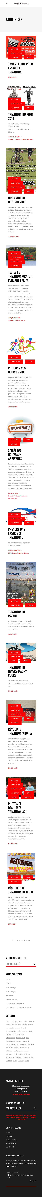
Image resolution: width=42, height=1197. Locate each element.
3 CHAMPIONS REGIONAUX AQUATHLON (18, 1008)
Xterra (27, 1061)
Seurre (26, 1051)
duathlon (8, 1034)
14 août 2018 (12, 77)
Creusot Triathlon (14, 139)
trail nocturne (10, 1057)
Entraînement (20, 1038)
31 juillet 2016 (13, 691)
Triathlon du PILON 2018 (21, 116)
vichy (15, 1061)
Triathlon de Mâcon (16, 613)
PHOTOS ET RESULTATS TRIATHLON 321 (17, 807)
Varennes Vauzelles (11, 1000)
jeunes (25, 1041)
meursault (23, 1044)
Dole (30, 1031)
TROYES (8, 980)
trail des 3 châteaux (24, 1054)
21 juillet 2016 (13, 768)
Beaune (8, 1025)
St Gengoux (9, 1054)
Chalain (24, 1025)
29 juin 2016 (12, 924)
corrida (17, 1028)
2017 (9, 553)
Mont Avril (31, 1044)
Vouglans (20, 1061)
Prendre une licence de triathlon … (16, 533)
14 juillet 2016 (13, 844)
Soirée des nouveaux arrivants (15, 454)
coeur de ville (10, 1028)
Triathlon (18, 1057)
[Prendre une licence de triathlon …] (21, 515)
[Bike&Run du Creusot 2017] (21, 170)
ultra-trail (9, 1061)
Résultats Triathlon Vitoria (20, 731)
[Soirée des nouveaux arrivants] (21, 429)
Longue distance (11, 1044)
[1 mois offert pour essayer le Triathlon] (21, 47)
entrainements (10, 1038)
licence (26, 553)
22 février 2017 (13, 407)
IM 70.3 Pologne (10, 992)
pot (16, 499)
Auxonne (31, 1021)
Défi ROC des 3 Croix (19, 1034)
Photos (16, 1048)
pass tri (23, 320)
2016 (11, 1021)
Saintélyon (9, 1051)
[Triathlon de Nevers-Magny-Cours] (21, 652)
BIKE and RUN (16, 1025)
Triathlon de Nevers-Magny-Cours (18, 671)
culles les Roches (23, 1031)
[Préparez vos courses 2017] (21, 345)
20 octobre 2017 (13, 237)
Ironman (18, 1041)
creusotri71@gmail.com (21, 1094)
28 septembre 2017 (14, 318)
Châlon (30, 1025)
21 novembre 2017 (14, 137)
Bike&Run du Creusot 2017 (16, 200)
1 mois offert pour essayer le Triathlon (20, 68)
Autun (25, 1021)
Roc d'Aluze (23, 1048)
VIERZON (8, 984)
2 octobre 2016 (13, 493)
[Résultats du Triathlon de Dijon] (21, 867)
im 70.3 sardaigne (11, 988)
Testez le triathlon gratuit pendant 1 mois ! (20, 276)
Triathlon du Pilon (27, 139)
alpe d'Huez (18, 1021)
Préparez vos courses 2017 (17, 370)
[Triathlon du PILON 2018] (21, 97)
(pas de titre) (9, 996)
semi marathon (18, 1051)
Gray (27, 1038)
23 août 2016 (12, 634)
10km (7, 1021)
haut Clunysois (10, 1041)
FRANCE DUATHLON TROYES (15, 1004)
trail (15, 1054)
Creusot (23, 1028)
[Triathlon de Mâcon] (21, 583)
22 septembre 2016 (14, 550)
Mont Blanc (9, 1048)
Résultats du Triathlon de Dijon (20, 890)
